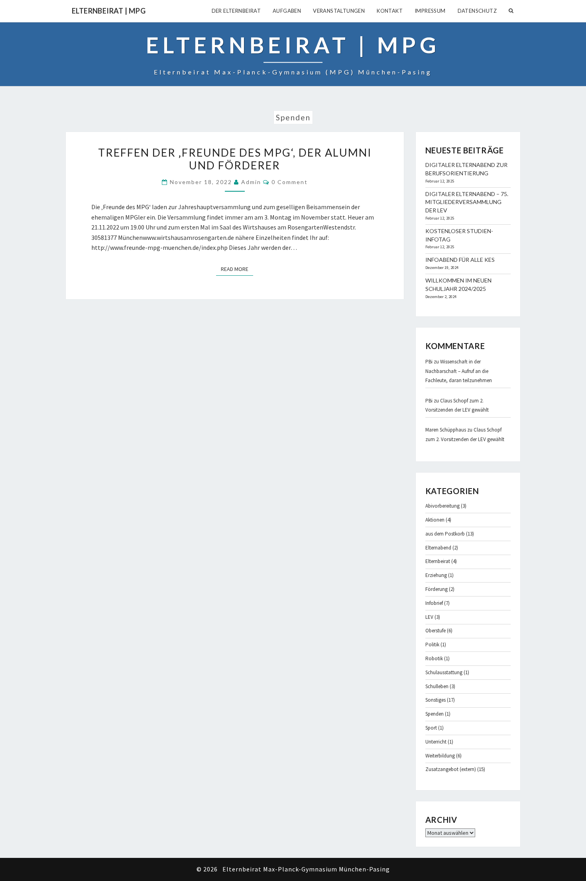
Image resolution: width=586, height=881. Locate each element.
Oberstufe (435, 630)
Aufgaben (287, 11)
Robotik (434, 658)
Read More (237, 269)
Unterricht (435, 741)
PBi (429, 361)
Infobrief (434, 603)
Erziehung (436, 575)
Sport (431, 727)
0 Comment (289, 182)
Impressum (430, 11)
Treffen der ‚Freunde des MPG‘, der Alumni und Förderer (235, 159)
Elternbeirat (437, 561)
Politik (432, 644)
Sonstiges (435, 700)
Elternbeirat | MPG (109, 10)
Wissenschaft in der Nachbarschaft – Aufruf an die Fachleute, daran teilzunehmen (458, 371)
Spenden (434, 713)
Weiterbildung (440, 755)
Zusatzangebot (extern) (450, 769)
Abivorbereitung (442, 505)
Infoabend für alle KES (460, 259)
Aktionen (434, 519)
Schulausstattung (443, 672)
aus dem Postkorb (445, 533)
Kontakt (390, 11)
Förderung (436, 589)
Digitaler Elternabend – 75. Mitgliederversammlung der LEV (466, 202)
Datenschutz (477, 11)
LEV (429, 617)
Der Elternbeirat (236, 11)
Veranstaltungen (339, 11)
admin (251, 182)
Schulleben (436, 686)
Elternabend (438, 547)
